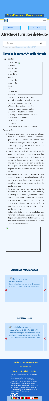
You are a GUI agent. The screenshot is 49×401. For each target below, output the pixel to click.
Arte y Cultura (36, 28)
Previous (6, 290)
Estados (11, 28)
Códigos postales (21, 47)
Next (45, 290)
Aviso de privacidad (20, 371)
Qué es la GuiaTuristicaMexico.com (25, 362)
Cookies (34, 371)
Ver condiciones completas (22, 389)
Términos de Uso (25, 367)
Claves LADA (32, 47)
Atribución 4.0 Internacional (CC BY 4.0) (22, 380)
